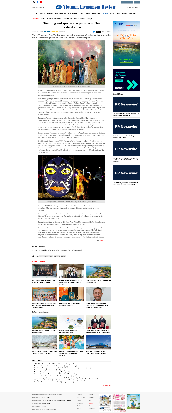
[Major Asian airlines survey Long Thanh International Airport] (44, 342)
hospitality (57, 256)
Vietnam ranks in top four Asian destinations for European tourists (71, 353)
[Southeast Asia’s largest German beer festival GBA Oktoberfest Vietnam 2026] (44, 294)
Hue (41, 256)
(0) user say (62, 31)
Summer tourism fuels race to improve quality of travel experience (52, 376)
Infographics (96, 13)
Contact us (43, 406)
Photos (118, 13)
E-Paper (129, 7)
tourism (63, 256)
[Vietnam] (98, 342)
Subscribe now (127, 2)
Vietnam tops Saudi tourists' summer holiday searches (49, 366)
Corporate (42, 13)
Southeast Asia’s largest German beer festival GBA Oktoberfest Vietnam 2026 (44, 305)
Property (81, 13)
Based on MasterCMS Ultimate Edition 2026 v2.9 (44, 409)
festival (46, 256)
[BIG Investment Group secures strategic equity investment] (44, 271)
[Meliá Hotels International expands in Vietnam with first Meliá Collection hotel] (98, 294)
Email (104, 31)
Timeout (105, 13)
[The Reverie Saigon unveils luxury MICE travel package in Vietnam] (126, 104)
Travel (43, 18)
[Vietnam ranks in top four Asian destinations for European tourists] (71, 342)
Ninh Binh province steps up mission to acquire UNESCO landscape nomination (56, 368)
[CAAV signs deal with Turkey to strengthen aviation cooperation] (98, 322)
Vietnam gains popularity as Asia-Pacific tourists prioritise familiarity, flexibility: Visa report (59, 378)
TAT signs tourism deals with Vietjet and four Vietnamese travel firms (53, 380)
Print (109, 31)
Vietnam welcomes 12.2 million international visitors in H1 (50, 374)
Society (124, 13)
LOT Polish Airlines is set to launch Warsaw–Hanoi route (49, 364)
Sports (112, 13)
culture (51, 256)
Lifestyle (89, 18)
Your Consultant (60, 13)
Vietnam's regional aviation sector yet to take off (47, 382)
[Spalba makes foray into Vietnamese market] (71, 322)
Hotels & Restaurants (54, 18)
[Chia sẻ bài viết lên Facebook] (94, 32)
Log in (137, 2)
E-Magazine (136, 7)
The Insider (68, 18)
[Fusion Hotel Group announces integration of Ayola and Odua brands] (71, 271)
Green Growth (72, 13)
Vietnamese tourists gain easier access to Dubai (47, 370)
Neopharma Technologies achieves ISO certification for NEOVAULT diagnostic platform (125, 159)
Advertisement (114, 2)
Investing (50, 13)
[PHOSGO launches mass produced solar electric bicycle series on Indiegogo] (126, 173)
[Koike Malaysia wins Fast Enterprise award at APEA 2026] (126, 126)
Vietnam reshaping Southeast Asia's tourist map (47, 372)
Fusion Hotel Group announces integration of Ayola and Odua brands (70, 282)
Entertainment (79, 18)
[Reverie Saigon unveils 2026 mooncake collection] (71, 294)
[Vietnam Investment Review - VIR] (86, 11)
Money (88, 13)
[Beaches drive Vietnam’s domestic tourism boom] (98, 271)
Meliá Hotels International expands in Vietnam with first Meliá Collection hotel (97, 305)
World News (132, 13)
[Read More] (107, 385)
